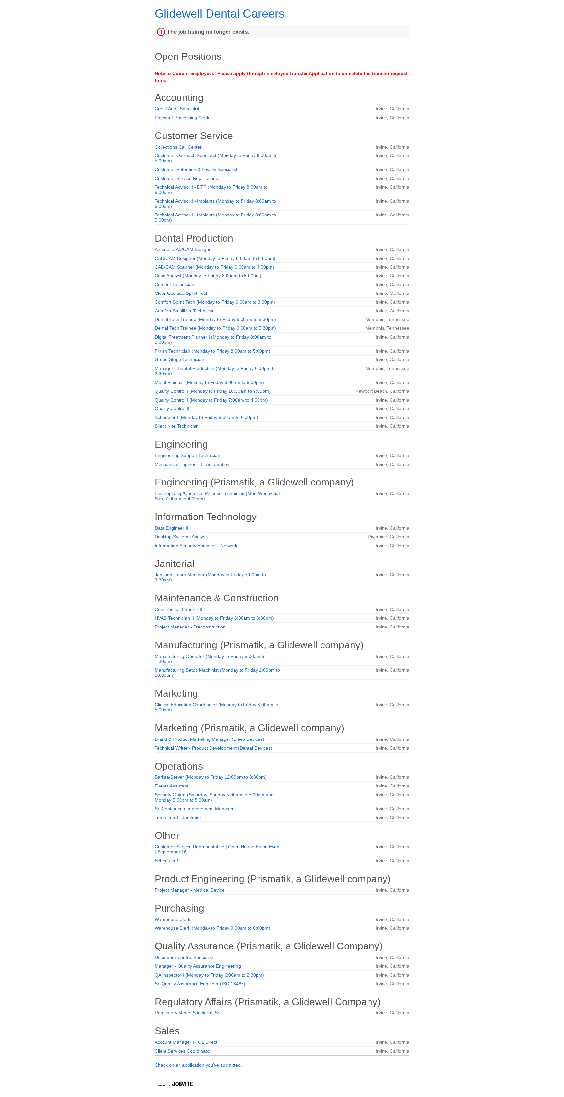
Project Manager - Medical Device (190, 890)
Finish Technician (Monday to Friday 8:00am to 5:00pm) (212, 351)
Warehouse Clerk (172, 919)
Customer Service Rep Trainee (186, 178)
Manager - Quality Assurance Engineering (198, 966)
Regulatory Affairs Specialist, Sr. (187, 1012)
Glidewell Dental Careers (220, 13)
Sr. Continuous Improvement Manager (194, 808)
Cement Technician (174, 284)
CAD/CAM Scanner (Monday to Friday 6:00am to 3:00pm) (214, 267)
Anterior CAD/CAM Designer (184, 249)
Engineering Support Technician (187, 455)
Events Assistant (171, 785)
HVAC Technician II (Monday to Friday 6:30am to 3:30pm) (214, 618)
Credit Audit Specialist (177, 108)
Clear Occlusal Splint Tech (182, 293)
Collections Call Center (178, 147)
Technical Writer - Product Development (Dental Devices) (213, 748)
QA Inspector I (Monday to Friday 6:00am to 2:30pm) (209, 975)
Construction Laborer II (178, 609)
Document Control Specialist (184, 957)
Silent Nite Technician (177, 426)
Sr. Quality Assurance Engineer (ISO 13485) (200, 983)
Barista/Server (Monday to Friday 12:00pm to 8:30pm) (211, 777)
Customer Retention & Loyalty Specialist (196, 169)
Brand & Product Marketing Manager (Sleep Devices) (209, 739)
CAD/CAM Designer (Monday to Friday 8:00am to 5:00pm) (215, 258)
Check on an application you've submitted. (198, 1065)
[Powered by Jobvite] (174, 1085)
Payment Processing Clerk (182, 117)
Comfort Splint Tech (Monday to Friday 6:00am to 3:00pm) (215, 302)
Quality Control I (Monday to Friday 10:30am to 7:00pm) (213, 391)
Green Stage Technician (179, 359)
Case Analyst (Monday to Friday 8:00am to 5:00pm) (208, 275)
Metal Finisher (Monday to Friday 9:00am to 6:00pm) (209, 382)
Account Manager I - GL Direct (186, 1042)
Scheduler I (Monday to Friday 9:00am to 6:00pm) (206, 417)
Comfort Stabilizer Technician (185, 310)
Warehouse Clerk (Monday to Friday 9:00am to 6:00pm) (212, 927)
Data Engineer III (172, 528)
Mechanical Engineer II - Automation (192, 464)
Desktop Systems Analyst (181, 536)
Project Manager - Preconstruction (190, 626)
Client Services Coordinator (183, 1051)
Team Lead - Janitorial (178, 817)
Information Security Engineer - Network (196, 545)
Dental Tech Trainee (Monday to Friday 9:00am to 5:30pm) (215, 319)
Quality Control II (172, 408)
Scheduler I (166, 860)
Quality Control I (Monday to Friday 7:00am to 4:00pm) (211, 400)
